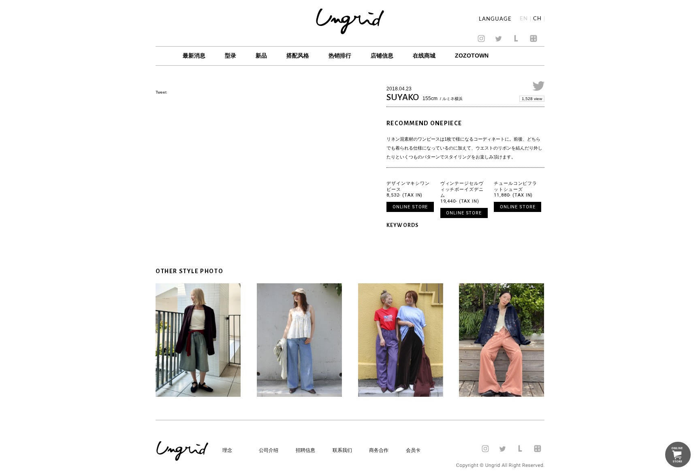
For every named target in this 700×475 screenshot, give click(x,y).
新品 (261, 55)
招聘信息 (305, 450)
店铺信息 (382, 55)
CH (537, 18)
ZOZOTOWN (472, 55)
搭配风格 (297, 55)
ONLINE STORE (410, 207)
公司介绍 (268, 450)
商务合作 (378, 450)
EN (524, 18)
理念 (227, 450)
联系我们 (342, 450)
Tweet (161, 92)
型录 (230, 55)
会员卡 (413, 450)
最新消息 (194, 55)
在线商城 (424, 55)
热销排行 (340, 55)
